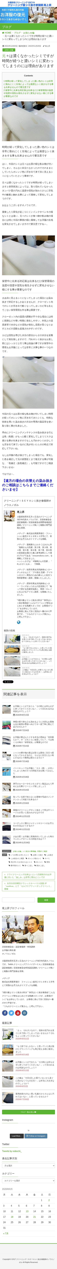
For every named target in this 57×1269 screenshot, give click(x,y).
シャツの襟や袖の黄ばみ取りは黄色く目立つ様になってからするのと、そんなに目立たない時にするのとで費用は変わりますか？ (33, 755)
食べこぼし (28, 865)
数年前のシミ (16, 865)
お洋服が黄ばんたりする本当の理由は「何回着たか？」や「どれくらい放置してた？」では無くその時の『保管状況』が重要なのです (33, 739)
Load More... (17, 1136)
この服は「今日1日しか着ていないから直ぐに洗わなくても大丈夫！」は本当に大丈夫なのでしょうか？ (37, 672)
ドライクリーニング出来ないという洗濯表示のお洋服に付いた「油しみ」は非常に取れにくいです (27, 875)
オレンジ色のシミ (34, 858)
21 (34, 1217)
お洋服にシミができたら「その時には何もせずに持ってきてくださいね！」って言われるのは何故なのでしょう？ (37, 661)
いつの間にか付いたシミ (20, 855)
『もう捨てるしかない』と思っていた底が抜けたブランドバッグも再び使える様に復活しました (37, 650)
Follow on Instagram (37, 1136)
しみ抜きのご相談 (17, 858)
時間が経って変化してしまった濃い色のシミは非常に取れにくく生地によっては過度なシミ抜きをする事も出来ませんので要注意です (28, 84)
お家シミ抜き (38, 855)
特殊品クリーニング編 (13, 653)
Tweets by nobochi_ (12, 1151)
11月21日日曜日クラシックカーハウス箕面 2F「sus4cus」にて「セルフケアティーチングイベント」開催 (28, 886)
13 (27, 1211)
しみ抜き (49, 855)
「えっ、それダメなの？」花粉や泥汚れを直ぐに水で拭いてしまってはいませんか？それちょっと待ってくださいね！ (37, 639)
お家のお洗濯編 (15, 642)
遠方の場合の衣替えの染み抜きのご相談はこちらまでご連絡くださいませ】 (27, 485)
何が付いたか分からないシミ (21, 862)
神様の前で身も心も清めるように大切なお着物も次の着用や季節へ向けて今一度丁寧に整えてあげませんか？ (33, 724)
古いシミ (39, 862)
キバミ (47, 858)
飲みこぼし (41, 865)
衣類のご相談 (42, 851)
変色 (48, 862)
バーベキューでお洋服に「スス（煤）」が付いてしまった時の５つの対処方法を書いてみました (33, 770)
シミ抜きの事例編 (14, 664)
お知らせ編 (9, 50)
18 (12, 1217)
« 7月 (5, 1233)
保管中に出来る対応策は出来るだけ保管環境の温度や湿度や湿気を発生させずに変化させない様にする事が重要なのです (28, 93)
